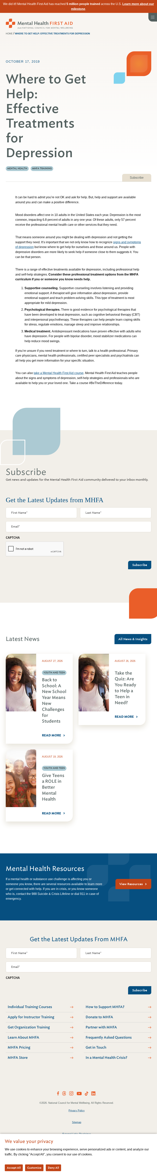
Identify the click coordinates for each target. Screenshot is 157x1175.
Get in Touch (96, 1047)
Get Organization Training (29, 1027)
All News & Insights (132, 639)
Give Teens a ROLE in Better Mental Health (53, 787)
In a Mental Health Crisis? (106, 1057)
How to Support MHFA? (105, 1007)
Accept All (14, 1167)
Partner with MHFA (101, 1027)
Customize (34, 1167)
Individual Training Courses (30, 1007)
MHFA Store (18, 1057)
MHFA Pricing (19, 1047)
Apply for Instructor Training (31, 1017)
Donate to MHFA (99, 1017)
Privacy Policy (77, 1110)
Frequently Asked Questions (109, 1037)
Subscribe (137, 177)
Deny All (53, 1167)
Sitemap (76, 1122)
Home (9, 33)
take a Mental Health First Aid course (58, 373)
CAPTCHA (13, 537)
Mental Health (17, 168)
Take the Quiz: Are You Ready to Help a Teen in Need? (125, 687)
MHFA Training (42, 168)
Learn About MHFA (23, 1037)
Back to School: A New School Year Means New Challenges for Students (54, 700)
